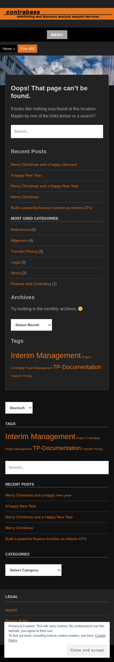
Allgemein (19, 240)
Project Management (38, 368)
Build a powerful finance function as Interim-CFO (51, 208)
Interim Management (46, 355)
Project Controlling (88, 438)
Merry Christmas (25, 197)
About (16, 273)
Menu (57, 35)
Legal (15, 262)
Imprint (11, 610)
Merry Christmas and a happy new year (44, 164)
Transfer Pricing (24, 251)
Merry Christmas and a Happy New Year (44, 186)
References (20, 229)
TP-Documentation (77, 367)
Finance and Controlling (31, 284)
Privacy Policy (16, 621)
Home (9, 49)
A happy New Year (26, 175)
